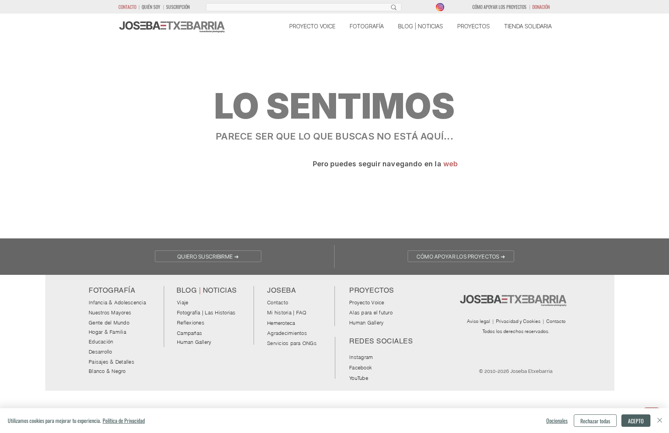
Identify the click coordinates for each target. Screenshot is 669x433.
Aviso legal (478, 321)
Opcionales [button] (557, 420)
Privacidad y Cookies (518, 321)
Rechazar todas (595, 421)
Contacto (556, 321)
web (450, 164)
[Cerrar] (659, 420)
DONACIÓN (541, 6)
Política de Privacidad (124, 420)
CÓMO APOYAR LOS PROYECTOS (499, 6)
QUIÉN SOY (151, 6)
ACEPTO (636, 421)
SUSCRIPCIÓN (178, 6)
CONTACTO (127, 6)
